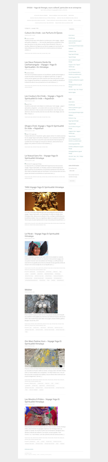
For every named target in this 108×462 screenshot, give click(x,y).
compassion (32, 271)
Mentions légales (72, 92)
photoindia (57, 273)
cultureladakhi (40, 271)
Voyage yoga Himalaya (53, 85)
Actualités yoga (72, 38)
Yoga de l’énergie (72, 123)
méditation (41, 223)
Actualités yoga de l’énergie (41, 15)
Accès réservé (71, 35)
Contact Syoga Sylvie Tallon (74, 77)
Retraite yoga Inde (37, 53)
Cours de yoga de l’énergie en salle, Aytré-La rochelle (43, 17)
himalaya (55, 271)
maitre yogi (36, 327)
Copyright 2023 (28, 453)
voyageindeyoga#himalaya (31, 280)
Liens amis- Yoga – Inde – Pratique (76, 156)
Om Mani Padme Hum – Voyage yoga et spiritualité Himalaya (43, 342)
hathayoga (48, 271)
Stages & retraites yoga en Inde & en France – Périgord (59, 20)
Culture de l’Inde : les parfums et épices (43, 32)
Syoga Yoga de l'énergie (73, 54)
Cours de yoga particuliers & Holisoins (36, 20)
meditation (40, 273)
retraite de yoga (29, 276)
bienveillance (33, 383)
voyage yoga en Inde (39, 278)
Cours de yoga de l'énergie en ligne (76, 45)
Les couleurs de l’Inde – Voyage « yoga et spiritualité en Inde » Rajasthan (44, 97)
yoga (49, 53)
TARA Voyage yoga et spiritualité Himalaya (44, 187)
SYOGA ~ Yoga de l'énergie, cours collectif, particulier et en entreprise (54, 7)
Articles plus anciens (29, 449)
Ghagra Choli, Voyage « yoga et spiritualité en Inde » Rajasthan (44, 127)
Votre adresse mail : (73, 168)
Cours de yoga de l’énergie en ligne (76, 112)
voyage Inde (45, 53)
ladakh (27, 273)
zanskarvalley (60, 280)
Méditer (28, 289)
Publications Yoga (72, 51)
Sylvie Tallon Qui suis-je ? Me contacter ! (44, 22)
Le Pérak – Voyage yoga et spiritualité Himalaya (42, 234)
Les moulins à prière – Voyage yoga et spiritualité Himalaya (42, 400)
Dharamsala (32, 441)
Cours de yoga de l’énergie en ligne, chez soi (67, 17)
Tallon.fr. (49, 454)
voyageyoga (42, 280)
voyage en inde (28, 278)
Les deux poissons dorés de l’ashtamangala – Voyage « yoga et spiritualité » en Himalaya (41, 64)
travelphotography (58, 276)
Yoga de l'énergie (72, 57)
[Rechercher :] (75, 29)
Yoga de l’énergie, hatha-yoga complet (58, 15)
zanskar (53, 280)
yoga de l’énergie (34, 389)
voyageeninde (49, 278)
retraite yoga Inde (39, 276)
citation (32, 323)
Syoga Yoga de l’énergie (73, 120)
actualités (32, 223)
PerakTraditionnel (49, 273)
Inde (31, 53)
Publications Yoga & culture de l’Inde (64, 22)
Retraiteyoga (49, 276)
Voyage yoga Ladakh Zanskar (36, 224)
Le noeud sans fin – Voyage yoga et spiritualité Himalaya (41, 156)
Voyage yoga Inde (60, 329)
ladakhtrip (33, 273)
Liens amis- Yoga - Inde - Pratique (76, 89)
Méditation (71, 15)
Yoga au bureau (77, 20)
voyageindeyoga (58, 278)
